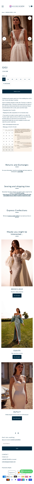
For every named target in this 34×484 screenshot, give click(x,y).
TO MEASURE (6, 83)
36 (8, 79)
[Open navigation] (2, 6)
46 (29, 79)
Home (3, 12)
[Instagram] (18, 433)
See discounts (17, 418)
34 (4, 79)
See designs (17, 295)
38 (12, 79)
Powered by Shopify (6, 467)
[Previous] (4, 39)
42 (20, 79)
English (11, 472)
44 (25, 79)
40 (16, 79)
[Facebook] (15, 433)
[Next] (30, 39)
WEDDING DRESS (9, 12)
